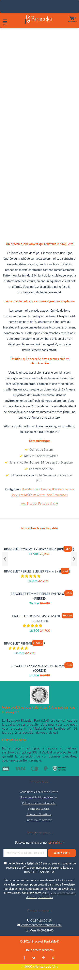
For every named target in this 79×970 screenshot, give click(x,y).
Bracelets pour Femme (36, 489)
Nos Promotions (57, 495)
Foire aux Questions (39, 814)
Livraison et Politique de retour (39, 797)
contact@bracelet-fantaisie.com (41, 925)
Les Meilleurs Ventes (32, 495)
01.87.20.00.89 (41, 920)
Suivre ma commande (39, 820)
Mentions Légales (38, 808)
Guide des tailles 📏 (40, 202)
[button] (31, 576)
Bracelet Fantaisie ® (39, 503)
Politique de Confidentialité (39, 803)
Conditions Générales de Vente (39, 792)
